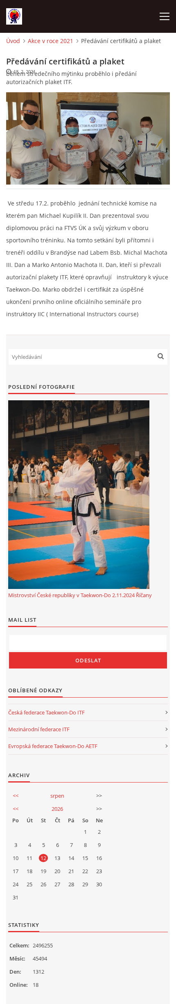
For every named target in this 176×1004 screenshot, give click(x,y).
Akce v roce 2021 (50, 41)
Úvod (13, 41)
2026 (57, 808)
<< (15, 795)
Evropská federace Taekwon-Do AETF (52, 746)
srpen (57, 795)
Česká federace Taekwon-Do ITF (46, 712)
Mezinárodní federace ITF (39, 729)
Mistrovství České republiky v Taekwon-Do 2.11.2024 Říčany (80, 595)
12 (43, 858)
